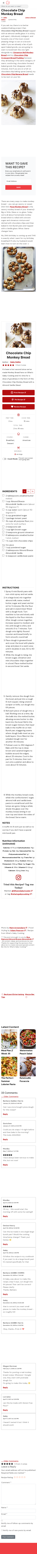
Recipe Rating (7, 1477)
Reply (5, 1114)
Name (4, 1507)
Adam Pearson (17, 930)
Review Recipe (20, 407)
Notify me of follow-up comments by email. (17, 1524)
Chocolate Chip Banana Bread (14, 74)
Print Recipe (18, 392)
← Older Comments (9, 1096)
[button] (3, 365)
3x (33, 491)
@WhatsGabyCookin (21, 891)
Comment (6, 1482)
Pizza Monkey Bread (19, 207)
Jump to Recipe (30, 17)
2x (28, 491)
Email (4, 1514)
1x (24, 491)
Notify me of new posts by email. (17, 1530)
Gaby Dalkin (15, 362)
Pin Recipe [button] (18, 400)
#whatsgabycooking (20, 894)
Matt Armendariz (17, 928)
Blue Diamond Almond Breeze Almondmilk (16, 938)
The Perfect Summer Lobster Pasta (8, 1081)
